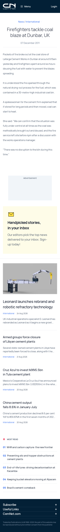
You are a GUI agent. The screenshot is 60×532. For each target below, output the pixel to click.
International (33, 21)
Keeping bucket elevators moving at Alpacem (31, 479)
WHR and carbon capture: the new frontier (30, 447)
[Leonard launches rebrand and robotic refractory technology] (30, 278)
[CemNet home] (9, 6)
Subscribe (9, 505)
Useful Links (11, 509)
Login (54, 6)
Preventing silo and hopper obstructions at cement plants (30, 457)
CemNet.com (12, 514)
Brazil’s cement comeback (21, 487)
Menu (27, 6)
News (21, 21)
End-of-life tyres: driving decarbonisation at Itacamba (31, 469)
